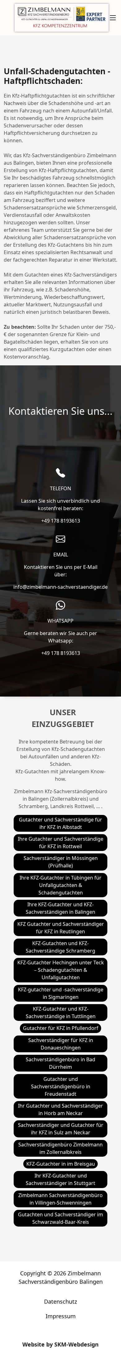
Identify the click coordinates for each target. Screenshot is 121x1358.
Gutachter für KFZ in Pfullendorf (60, 1028)
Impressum (61, 1316)
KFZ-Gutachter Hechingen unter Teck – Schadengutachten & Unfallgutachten (60, 970)
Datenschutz (60, 1301)
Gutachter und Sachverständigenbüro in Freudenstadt (60, 1086)
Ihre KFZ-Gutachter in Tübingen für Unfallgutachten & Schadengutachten (60, 885)
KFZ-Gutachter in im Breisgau (60, 1163)
